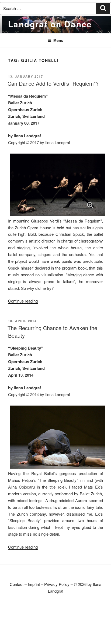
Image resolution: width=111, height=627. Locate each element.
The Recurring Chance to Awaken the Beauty (52, 331)
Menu (58, 40)
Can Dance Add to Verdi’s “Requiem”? (53, 83)
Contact (16, 584)
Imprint (34, 584)
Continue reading (23, 301)
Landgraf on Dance (50, 24)
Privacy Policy (57, 584)
